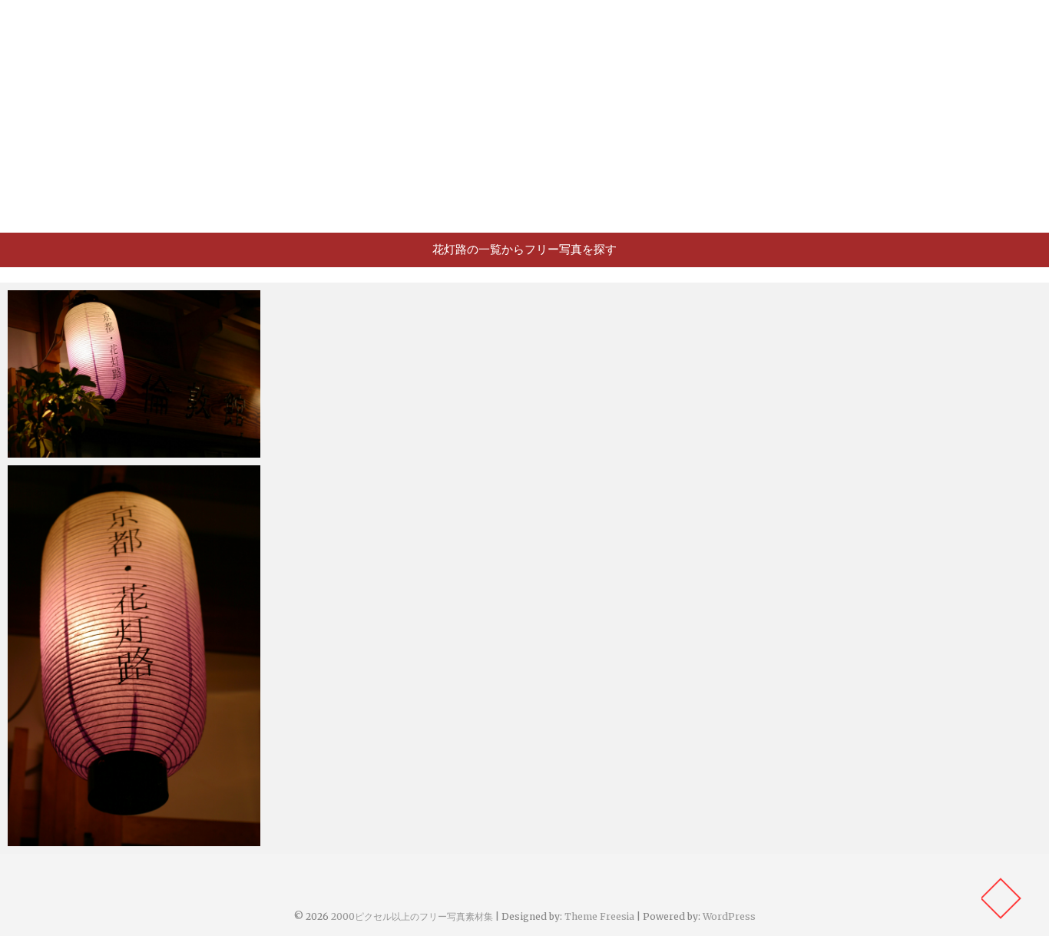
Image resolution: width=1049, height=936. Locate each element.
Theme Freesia (599, 916)
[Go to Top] (1000, 898)
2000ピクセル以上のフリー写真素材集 (412, 916)
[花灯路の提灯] (134, 374)
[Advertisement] (524, 115)
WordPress (729, 916)
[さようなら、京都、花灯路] (134, 655)
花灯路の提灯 (57, 450)
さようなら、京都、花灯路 (92, 838)
